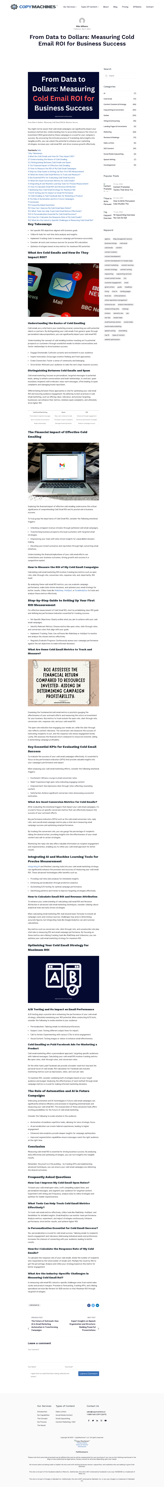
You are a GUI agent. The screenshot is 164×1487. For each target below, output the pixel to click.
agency (107, 239)
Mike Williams (82, 26)
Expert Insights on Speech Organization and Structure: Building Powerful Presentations (82, 1324)
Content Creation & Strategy (115, 104)
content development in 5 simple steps (118, 261)
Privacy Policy (82, 1443)
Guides (106, 115)
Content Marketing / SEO (65, 1422)
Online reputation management (116, 300)
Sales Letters (109, 143)
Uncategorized (109, 165)
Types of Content (89, 7)
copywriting (109, 274)
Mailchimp (59, 590)
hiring (107, 291)
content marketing (111, 265)
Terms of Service (82, 1445)
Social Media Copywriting (113, 154)
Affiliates (137, 7)
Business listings (111, 243)
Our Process (42, 1422)
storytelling (123, 331)
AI (104, 93)
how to (114, 291)
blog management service (122, 239)
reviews (107, 313)
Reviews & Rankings (111, 137)
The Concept (42, 1419)
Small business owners (113, 322)
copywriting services (124, 274)
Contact (150, 7)
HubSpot (68, 590)
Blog (115, 7)
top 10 (107, 335)
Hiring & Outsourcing (112, 121)
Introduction (42, 1412)
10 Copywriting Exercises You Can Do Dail (124, 216)
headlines (128, 287)
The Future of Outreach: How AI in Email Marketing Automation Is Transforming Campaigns (45, 1324)
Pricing (125, 7)
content (119, 248)
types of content (118, 335)
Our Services (69, 7)
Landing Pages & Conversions (115, 126)
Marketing (108, 132)
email (126, 283)
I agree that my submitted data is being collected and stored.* (50, 1375)
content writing (126, 269)
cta (125, 278)
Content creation (111, 252)
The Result (41, 1425)
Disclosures (82, 1446)
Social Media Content (64, 1415)
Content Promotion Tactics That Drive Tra (123, 188)
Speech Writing (109, 159)
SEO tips (107, 318)
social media (128, 322)
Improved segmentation (40, 1137)
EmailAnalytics (81, 590)
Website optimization (112, 339)
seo (127, 313)
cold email (123, 243)
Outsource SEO (110, 304)
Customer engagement (113, 283)
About (106, 7)
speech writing (110, 331)
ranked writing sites (112, 309)
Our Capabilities (43, 1415)
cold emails (109, 248)
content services (127, 265)
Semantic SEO (118, 313)
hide (39, 150)
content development (112, 256)
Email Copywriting (63, 1419)
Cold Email (108, 99)
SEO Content (109, 148)
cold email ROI (34, 1305)
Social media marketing (113, 326)
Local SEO (108, 296)
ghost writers (109, 287)
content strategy (111, 269)
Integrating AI (34, 866)
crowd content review (113, 278)
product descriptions (125, 304)
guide (120, 287)
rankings (125, 309)
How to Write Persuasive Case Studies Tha (124, 202)
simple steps (118, 318)
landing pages (125, 291)
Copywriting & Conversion (114, 110)
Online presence (119, 296)
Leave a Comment (89, 1373)
